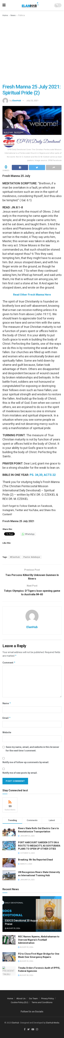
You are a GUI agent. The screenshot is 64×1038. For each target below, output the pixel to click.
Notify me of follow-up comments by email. (25, 762)
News (13, 15)
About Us (20, 998)
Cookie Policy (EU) (19, 1002)
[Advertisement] (32, 50)
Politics (21, 15)
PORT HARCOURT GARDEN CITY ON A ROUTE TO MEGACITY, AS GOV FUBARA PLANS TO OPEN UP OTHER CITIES (39, 845)
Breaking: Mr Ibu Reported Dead (35, 859)
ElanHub (16, 100)
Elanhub (15, 1023)
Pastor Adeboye (31, 557)
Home (5, 15)
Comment (8, 662)
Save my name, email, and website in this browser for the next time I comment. (32, 749)
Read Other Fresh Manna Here (32, 294)
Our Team (33, 998)
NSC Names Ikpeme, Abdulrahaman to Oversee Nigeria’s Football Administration (38, 939)
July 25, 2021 (32, 100)
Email (6, 717)
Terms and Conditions (42, 1002)
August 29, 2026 (13, 928)
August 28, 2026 (26, 975)
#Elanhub (15, 557)
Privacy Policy (47, 998)
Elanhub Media (52, 1023)
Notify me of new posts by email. (19, 773)
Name (6, 703)
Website (6, 732)
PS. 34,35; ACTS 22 (43, 474)
